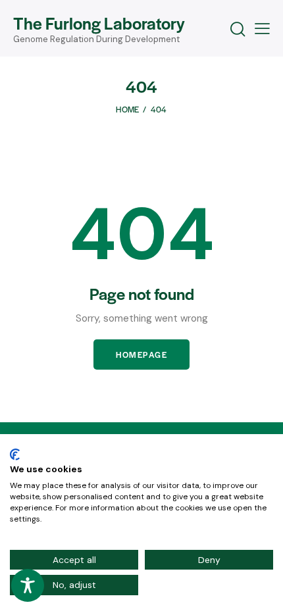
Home (127, 109)
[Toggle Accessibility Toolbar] (27, 585)
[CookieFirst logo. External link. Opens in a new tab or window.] (15, 454)
